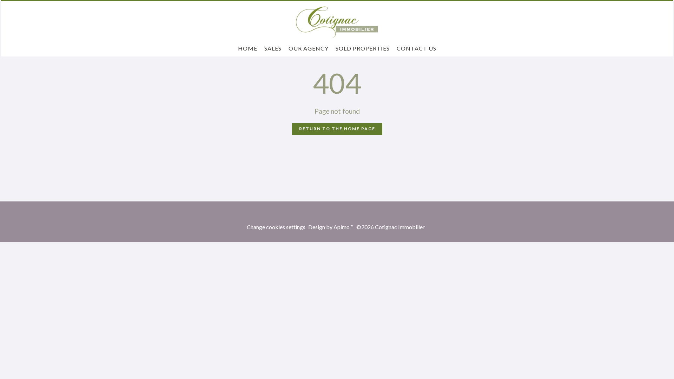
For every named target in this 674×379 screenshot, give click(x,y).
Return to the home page (337, 128)
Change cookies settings (276, 227)
